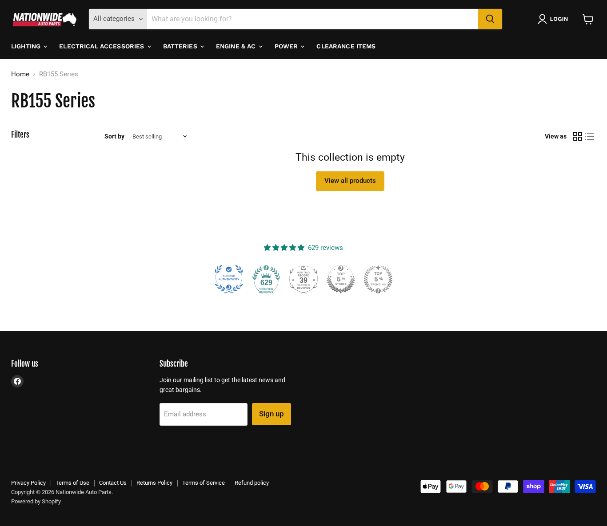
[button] (554, 19)
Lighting (26, 46)
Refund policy (252, 482)
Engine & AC (237, 46)
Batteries (181, 46)
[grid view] (577, 137)
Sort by (114, 136)
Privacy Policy (28, 482)
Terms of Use (72, 482)
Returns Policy (154, 482)
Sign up (271, 413)
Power (287, 46)
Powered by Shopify (36, 501)
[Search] (490, 19)
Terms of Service (203, 482)
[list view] (590, 137)
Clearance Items (345, 46)
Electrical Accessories (102, 46)
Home (20, 74)
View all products (350, 181)
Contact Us (113, 482)
